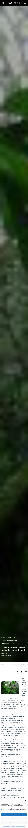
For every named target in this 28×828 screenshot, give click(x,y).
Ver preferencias (14, 822)
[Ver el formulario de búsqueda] (3, 2)
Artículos (22, 665)
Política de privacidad (15, 826)
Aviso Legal (22, 826)
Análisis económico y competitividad (10, 642)
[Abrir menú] (25, 2)
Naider (9, 655)
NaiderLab (4, 665)
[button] (26, 800)
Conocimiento (13, 665)
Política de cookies (6, 826)
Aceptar (14, 815)
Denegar (14, 819)
